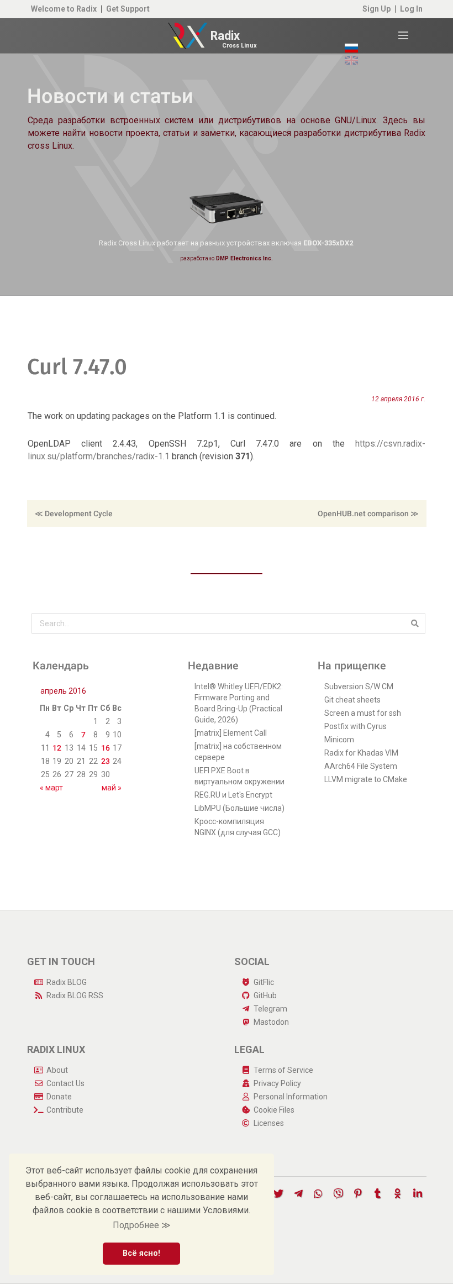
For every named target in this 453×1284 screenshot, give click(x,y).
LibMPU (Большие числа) (239, 808)
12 (56, 747)
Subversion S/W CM (358, 686)
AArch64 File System (360, 766)
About (57, 1070)
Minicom (339, 739)
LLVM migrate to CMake (365, 779)
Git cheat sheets (352, 699)
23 (105, 761)
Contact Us (65, 1083)
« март (51, 787)
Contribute (64, 1109)
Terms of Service (283, 1070)
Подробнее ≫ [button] (142, 1225)
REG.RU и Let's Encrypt (233, 794)
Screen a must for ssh (362, 713)
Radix (225, 36)
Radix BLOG (66, 982)
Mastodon (271, 1022)
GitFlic (264, 982)
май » (112, 787)
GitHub (265, 995)
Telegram (270, 1008)
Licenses (269, 1123)
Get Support (128, 8)
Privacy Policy (277, 1083)
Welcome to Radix (64, 8)
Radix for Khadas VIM (361, 752)
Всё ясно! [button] (141, 1253)
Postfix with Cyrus (355, 726)
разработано (226, 258)
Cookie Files (274, 1109)
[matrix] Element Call (230, 733)
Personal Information (291, 1096)
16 (105, 747)
